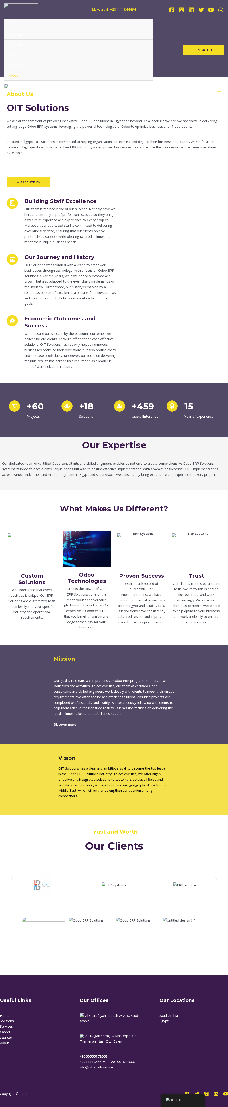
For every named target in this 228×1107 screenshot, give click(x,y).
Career (14, 55)
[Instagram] (181, 10)
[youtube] (211, 10)
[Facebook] (172, 10)
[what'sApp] (221, 10)
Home (13, 24)
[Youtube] (225, 1093)
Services (15, 44)
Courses (15, 65)
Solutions (16, 34)
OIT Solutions (38, 107)
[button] (203, 50)
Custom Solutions (31, 579)
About (13, 75)
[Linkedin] (191, 10)
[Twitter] (201, 10)
